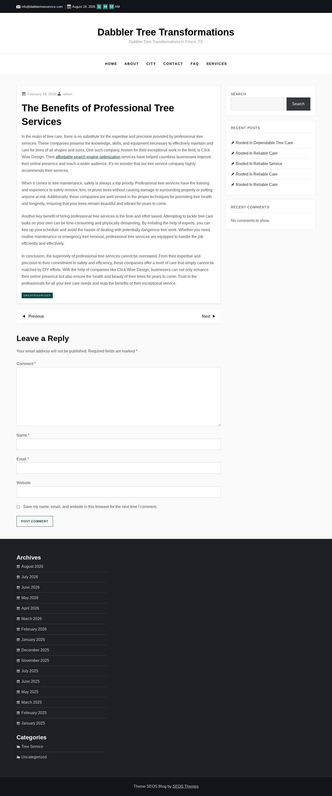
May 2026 (29, 598)
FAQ (195, 64)
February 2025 (34, 713)
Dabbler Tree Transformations (165, 32)
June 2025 (30, 681)
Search (238, 94)
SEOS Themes (186, 786)
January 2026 (33, 640)
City (151, 64)
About (131, 64)
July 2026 (29, 577)
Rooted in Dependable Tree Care (264, 143)
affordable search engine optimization (88, 157)
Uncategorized (37, 295)
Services (216, 64)
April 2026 (30, 608)
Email (23, 459)
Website (24, 483)
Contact (173, 64)
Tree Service (32, 746)
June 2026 (30, 587)
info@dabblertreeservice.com (42, 7)
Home (111, 64)
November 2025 (35, 660)
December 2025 (35, 650)
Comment (26, 364)
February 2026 (34, 629)
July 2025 (29, 671)
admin (67, 94)
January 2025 (33, 723)
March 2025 (31, 702)
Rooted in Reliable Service (259, 164)
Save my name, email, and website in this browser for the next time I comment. (90, 507)
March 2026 (31, 619)
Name (23, 435)
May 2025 (29, 692)
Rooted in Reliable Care (257, 153)
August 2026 (32, 566)
